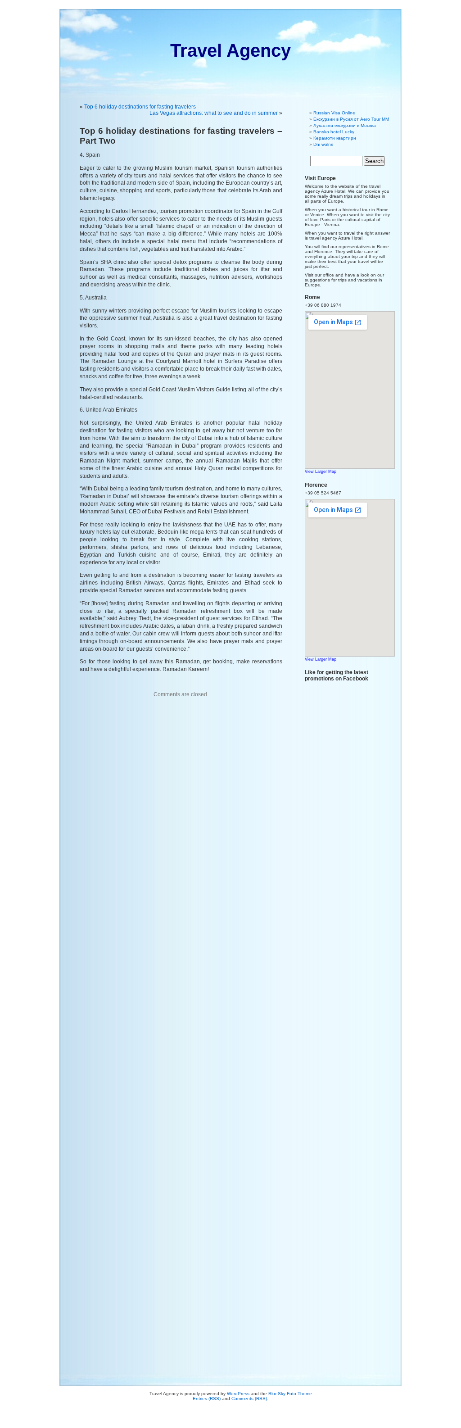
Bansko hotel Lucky (333, 131)
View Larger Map (320, 471)
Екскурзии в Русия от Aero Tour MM (351, 119)
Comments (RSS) (249, 1398)
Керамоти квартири (334, 138)
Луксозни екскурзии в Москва (344, 125)
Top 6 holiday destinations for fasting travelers (140, 107)
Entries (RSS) (207, 1398)
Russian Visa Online (334, 112)
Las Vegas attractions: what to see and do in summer (213, 113)
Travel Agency (230, 50)
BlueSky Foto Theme (290, 1393)
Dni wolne (323, 144)
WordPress (238, 1393)
